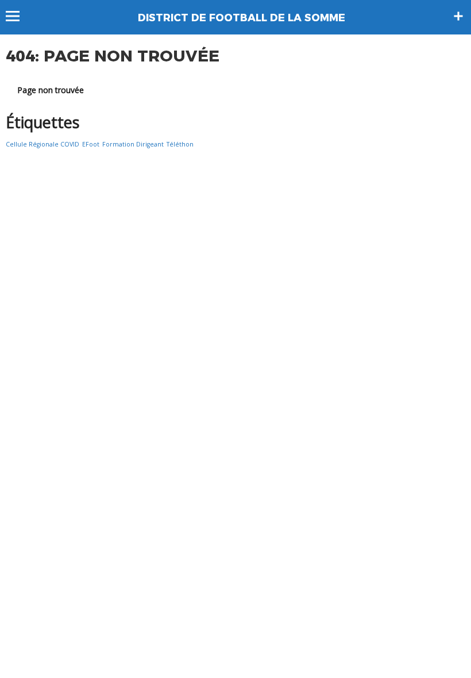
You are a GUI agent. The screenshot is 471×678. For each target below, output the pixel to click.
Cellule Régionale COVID (42, 144)
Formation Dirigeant (133, 144)
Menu (18, 16)
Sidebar (458, 16)
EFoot (90, 144)
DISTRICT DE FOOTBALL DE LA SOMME (241, 17)
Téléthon (180, 144)
